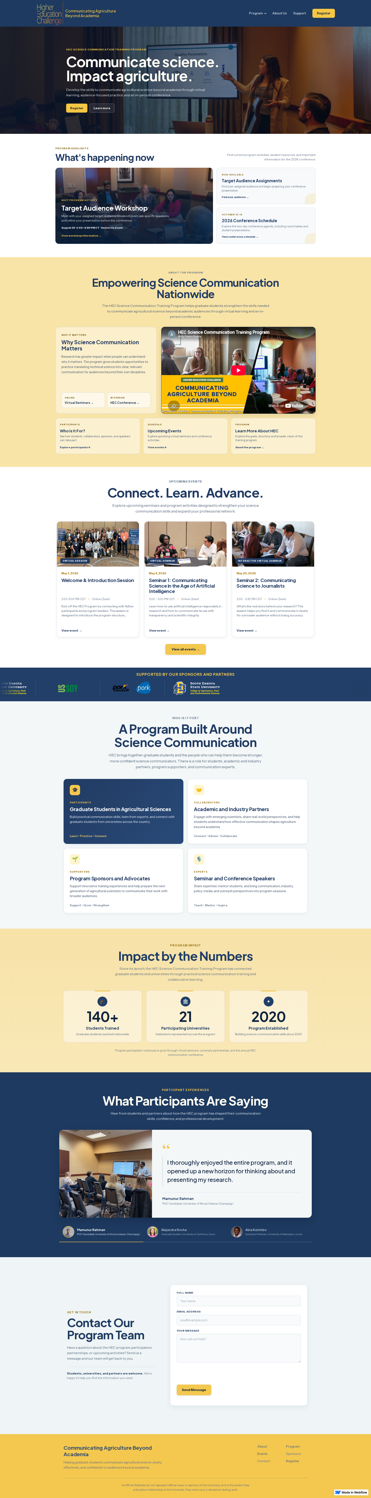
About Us (279, 13)
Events (262, 1454)
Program (256, 13)
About (262, 1446)
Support (299, 13)
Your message (188, 1330)
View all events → (186, 649)
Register (323, 13)
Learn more (102, 108)
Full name (185, 1292)
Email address (189, 1311)
